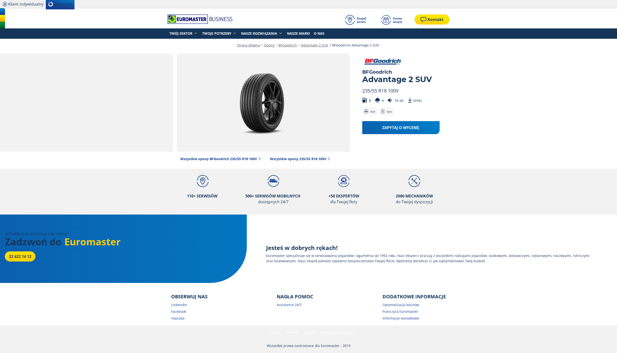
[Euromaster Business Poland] (200, 19)
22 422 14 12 (20, 256)
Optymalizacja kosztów (400, 304)
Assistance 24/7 (289, 304)
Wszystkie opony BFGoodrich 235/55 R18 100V (218, 159)
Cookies (274, 332)
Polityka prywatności (337, 332)
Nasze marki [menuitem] (298, 33)
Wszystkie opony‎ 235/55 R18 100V (298, 159)
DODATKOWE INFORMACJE (414, 296)
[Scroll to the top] (604, 342)
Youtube (178, 318)
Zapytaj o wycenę (400, 127)
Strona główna (248, 45)
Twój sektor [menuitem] (181, 33)
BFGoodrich (287, 45)
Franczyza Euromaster (400, 311)
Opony (269, 45)
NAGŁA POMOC (295, 296)
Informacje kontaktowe (400, 318)
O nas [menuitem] (319, 33)
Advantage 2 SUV (314, 45)
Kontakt (310, 332)
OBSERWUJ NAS (189, 296)
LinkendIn (179, 304)
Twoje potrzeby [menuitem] (217, 33)
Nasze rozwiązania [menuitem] (259, 33)
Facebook (178, 311)
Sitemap (292, 332)
